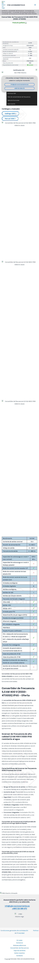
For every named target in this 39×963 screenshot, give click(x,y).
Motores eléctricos (19, 945)
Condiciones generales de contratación (14, 930)
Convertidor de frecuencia (16, 10)
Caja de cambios (19, 950)
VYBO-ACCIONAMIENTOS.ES (16, 5)
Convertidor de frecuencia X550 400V (24, 12)
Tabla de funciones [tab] (13, 100)
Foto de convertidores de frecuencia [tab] (19, 97)
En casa (19, 940)
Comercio (4, 10)
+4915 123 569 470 (19, 88)
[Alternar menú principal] (35, 5)
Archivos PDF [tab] (12, 93)
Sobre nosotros (19, 953)
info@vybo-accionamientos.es (19, 84)
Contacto (19, 955)
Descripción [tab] (11, 104)
